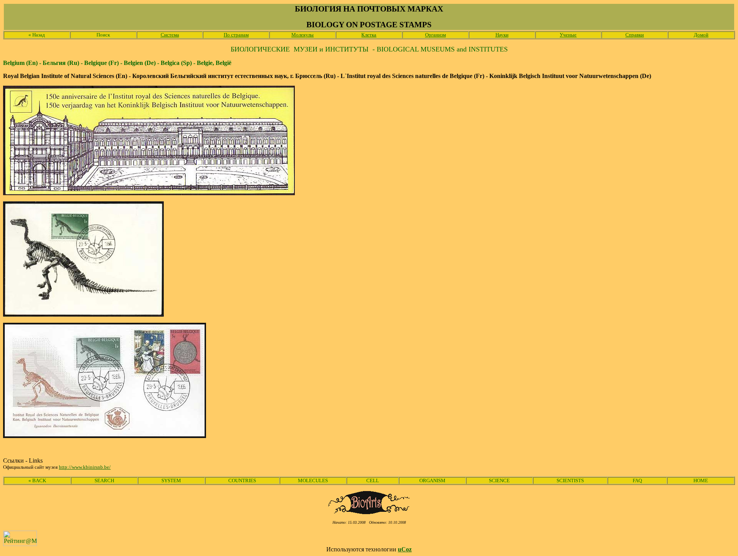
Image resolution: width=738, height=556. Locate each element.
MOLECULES (313, 480)
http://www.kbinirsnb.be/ (85, 467)
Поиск (103, 35)
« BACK (37, 480)
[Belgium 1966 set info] (83, 314)
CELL (372, 480)
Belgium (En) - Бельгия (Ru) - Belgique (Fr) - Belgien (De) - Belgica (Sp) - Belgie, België (117, 63)
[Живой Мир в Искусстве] (369, 512)
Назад (36, 35)
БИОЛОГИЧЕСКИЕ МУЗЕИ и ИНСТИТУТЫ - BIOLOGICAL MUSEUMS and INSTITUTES (369, 49)
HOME (700, 480)
